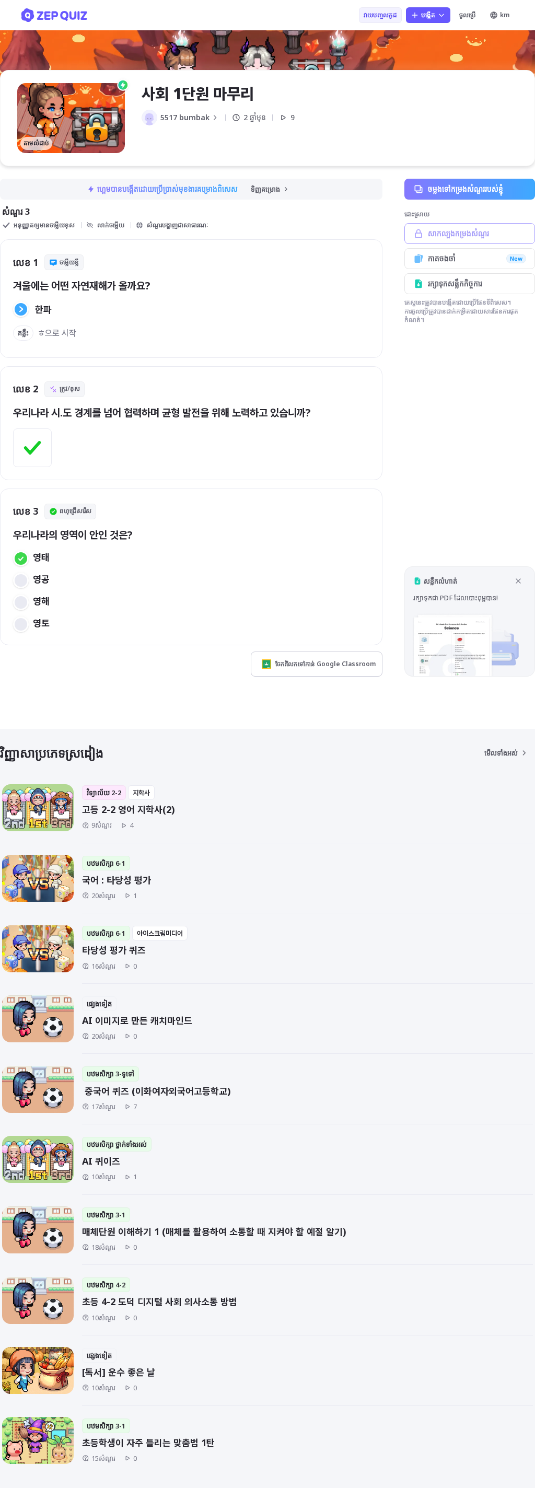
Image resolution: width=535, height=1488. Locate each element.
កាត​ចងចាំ (475, 258)
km (504, 14)
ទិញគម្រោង (265, 189)
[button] (469, 621)
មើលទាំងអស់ (501, 753)
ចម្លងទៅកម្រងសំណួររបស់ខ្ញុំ (465, 189)
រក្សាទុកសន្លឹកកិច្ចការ (455, 283)
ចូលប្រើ (467, 14)
